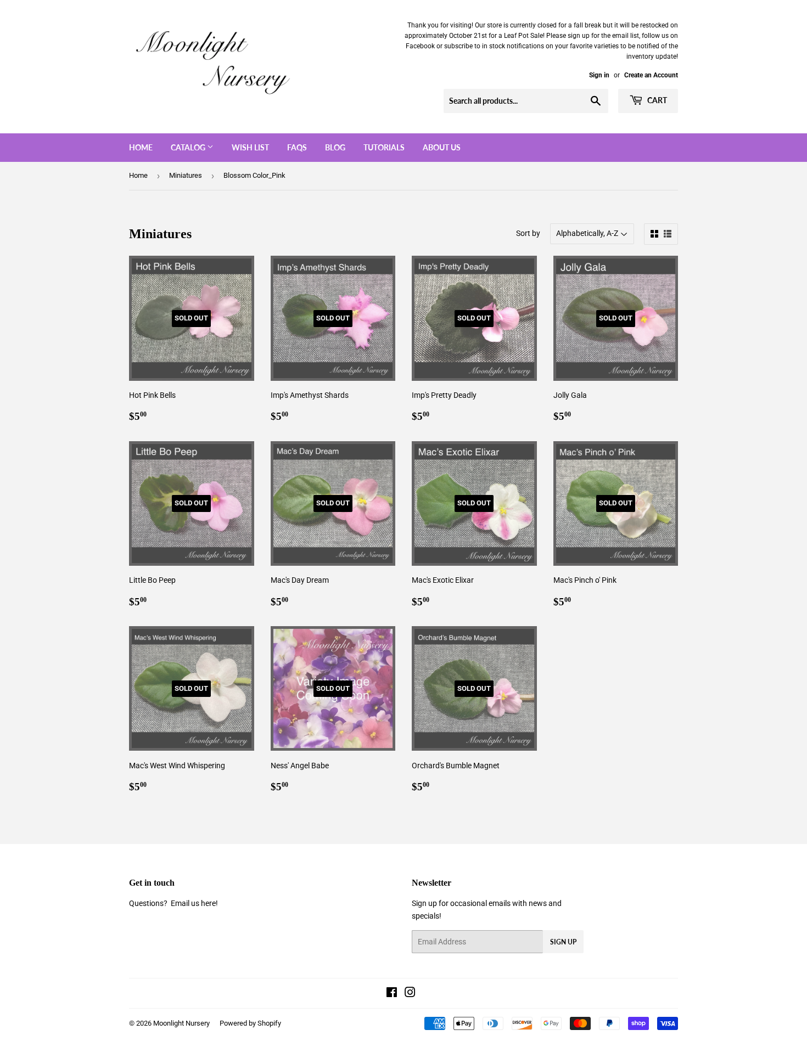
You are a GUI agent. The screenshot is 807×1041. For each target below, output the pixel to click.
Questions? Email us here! (173, 903)
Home (141, 147)
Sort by (528, 233)
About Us (442, 147)
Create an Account (651, 75)
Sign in (599, 75)
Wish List (250, 147)
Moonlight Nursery (181, 1023)
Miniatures (185, 175)
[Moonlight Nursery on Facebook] (391, 993)
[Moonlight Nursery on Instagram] (410, 993)
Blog (335, 147)
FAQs (297, 147)
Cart (656, 100)
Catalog (189, 147)
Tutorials (384, 147)
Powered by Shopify (250, 1023)
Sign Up (563, 942)
